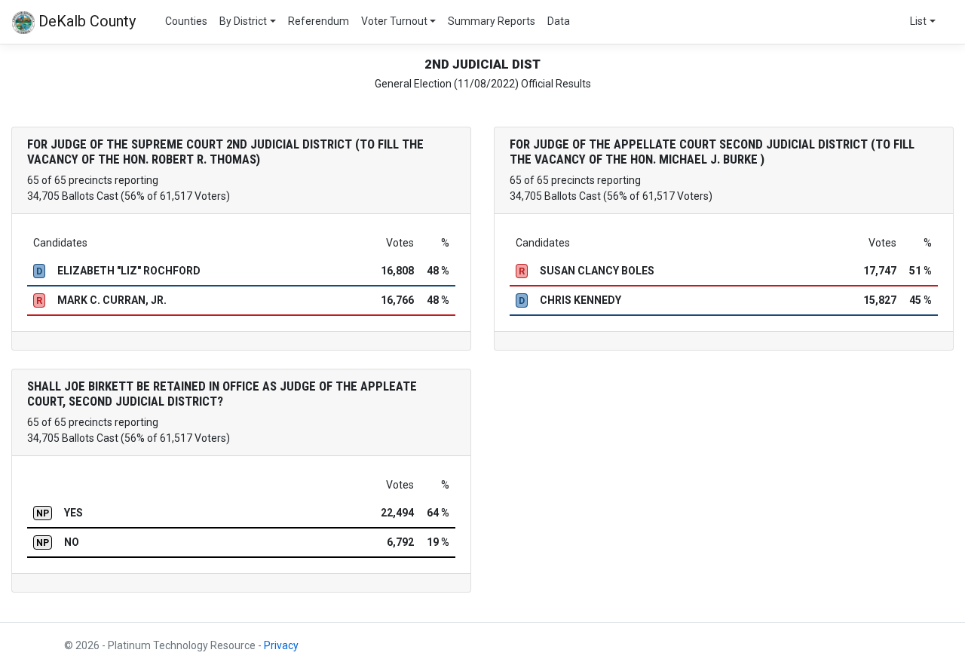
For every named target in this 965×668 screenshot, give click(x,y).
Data (558, 21)
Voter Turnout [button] (394, 21)
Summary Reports (491, 21)
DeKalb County (85, 21)
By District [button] (243, 21)
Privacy (281, 645)
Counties (186, 21)
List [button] (918, 21)
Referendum (318, 21)
